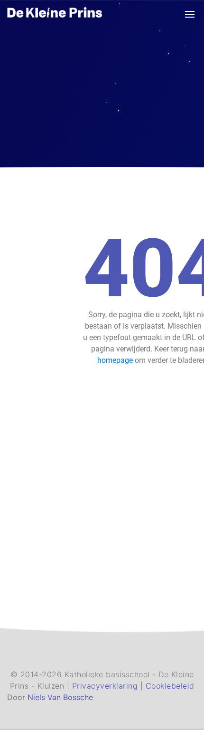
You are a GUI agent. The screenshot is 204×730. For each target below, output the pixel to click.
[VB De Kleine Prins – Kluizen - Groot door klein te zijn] (54, 13)
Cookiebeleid (170, 686)
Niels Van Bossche (60, 697)
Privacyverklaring (106, 686)
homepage (115, 360)
